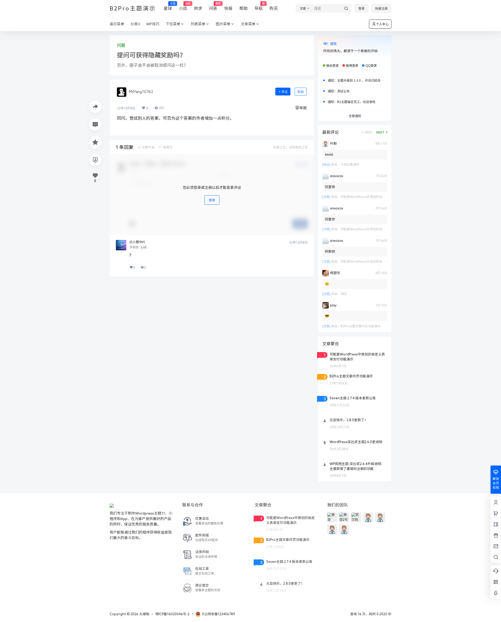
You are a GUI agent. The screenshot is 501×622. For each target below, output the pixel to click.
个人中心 (382, 24)
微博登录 (352, 65)
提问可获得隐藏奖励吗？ (151, 55)
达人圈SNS (137, 241)
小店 (183, 6)
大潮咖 (143, 614)
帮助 (243, 8)
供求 (198, 8)
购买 (274, 8)
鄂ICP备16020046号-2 (172, 614)
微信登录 (332, 65)
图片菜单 (223, 24)
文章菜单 (248, 24)
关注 (284, 91)
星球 (168, 6)
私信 (300, 91)
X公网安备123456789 (218, 614)
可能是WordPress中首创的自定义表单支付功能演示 (377, 196)
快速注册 (381, 8)
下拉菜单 (173, 24)
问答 (213, 6)
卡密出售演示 (350, 164)
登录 (361, 8)
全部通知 (355, 115)
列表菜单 (198, 24)
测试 (344, 293)
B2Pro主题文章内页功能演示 (360, 326)
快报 (228, 8)
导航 (258, 6)
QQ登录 (371, 65)
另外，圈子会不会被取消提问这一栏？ (152, 65)
